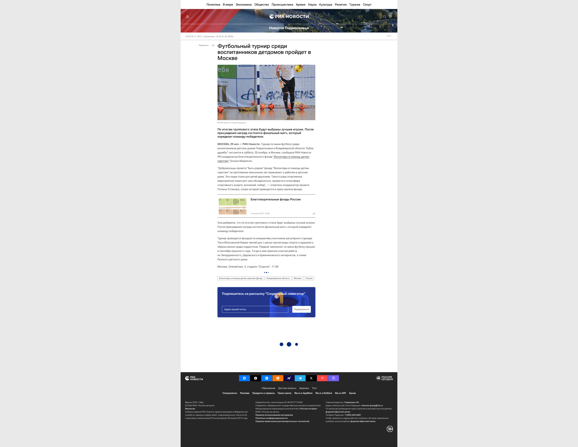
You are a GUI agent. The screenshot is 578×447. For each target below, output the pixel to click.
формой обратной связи (338, 412)
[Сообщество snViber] (333, 378)
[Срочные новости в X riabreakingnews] (322, 378)
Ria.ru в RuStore (323, 393)
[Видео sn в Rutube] (289, 378)
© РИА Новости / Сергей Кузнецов (232, 123)
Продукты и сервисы (263, 393)
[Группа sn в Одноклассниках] (277, 378)
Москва (297, 278)
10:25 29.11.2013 (193, 36)
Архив (352, 393)
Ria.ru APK (340, 393)
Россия (309, 278)
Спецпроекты (229, 393)
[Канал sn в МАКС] (244, 378)
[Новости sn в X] (311, 378)
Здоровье (304, 388)
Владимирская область (278, 278)
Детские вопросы (287, 388)
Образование (268, 388)
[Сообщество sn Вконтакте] (266, 378)
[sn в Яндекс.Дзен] (255, 378)
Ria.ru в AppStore (303, 393)
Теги (314, 388)
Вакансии (190, 408)
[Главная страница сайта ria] (289, 16)
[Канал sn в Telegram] (300, 378)
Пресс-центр (284, 393)
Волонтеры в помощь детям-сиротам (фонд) (241, 278)
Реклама (244, 393)
